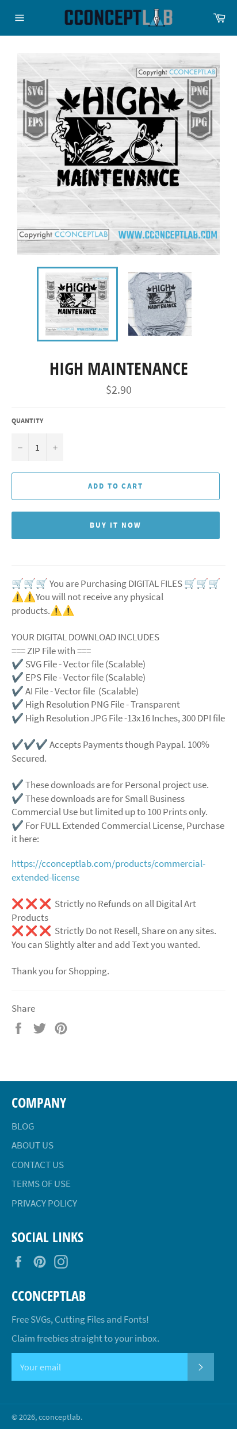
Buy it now (116, 525)
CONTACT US (38, 1164)
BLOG (23, 1126)
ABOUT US (32, 1145)
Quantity (27, 420)
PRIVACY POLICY (44, 1203)
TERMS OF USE (41, 1183)
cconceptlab (60, 1417)
